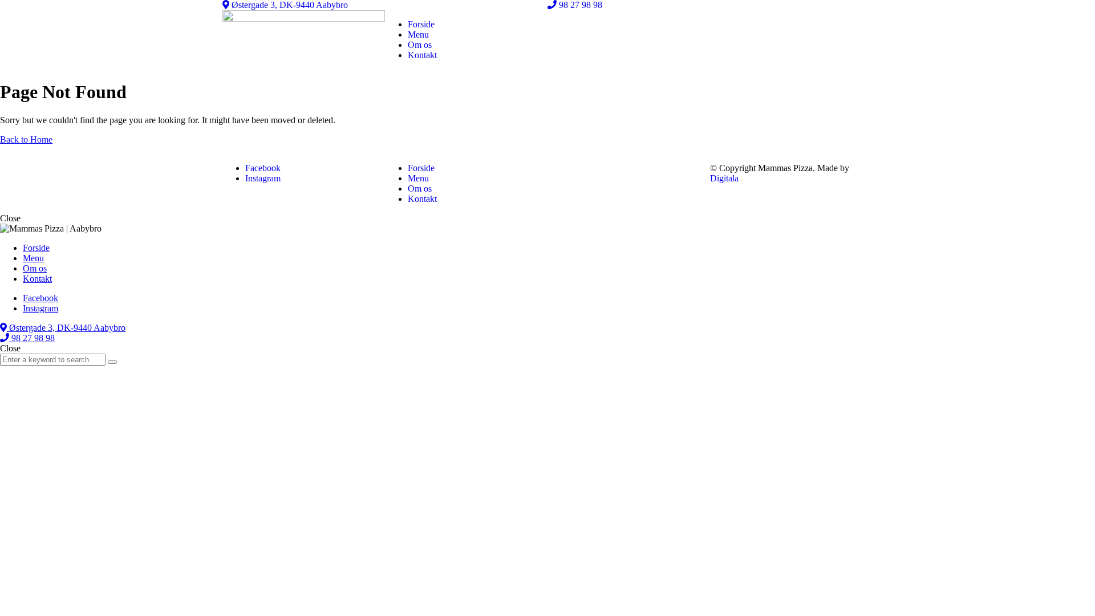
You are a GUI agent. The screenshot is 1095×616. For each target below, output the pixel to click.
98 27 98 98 (579, 5)
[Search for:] (54, 359)
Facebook (263, 168)
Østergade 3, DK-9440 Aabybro (288, 5)
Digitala (724, 178)
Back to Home (26, 139)
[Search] (112, 362)
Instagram (263, 178)
